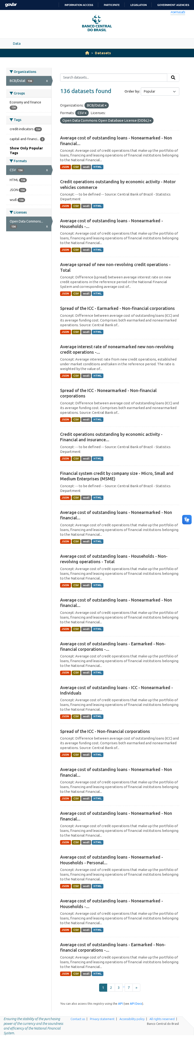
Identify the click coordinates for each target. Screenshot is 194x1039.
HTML (97, 166)
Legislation (138, 5)
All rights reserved (162, 1019)
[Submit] (173, 77)
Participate (112, 5)
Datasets (103, 53)
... (124, 986)
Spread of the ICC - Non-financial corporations (105, 731)
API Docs (136, 1003)
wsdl (86, 166)
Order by (131, 91)
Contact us (78, 1019)
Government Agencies (173, 5)
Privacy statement (102, 1019)
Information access (79, 5)
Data (17, 43)
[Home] (87, 53)
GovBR (11, 5)
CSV (76, 166)
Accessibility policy (132, 1019)
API (120, 1003)
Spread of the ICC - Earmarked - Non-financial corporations (117, 308)
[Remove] (105, 105)
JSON (65, 166)
